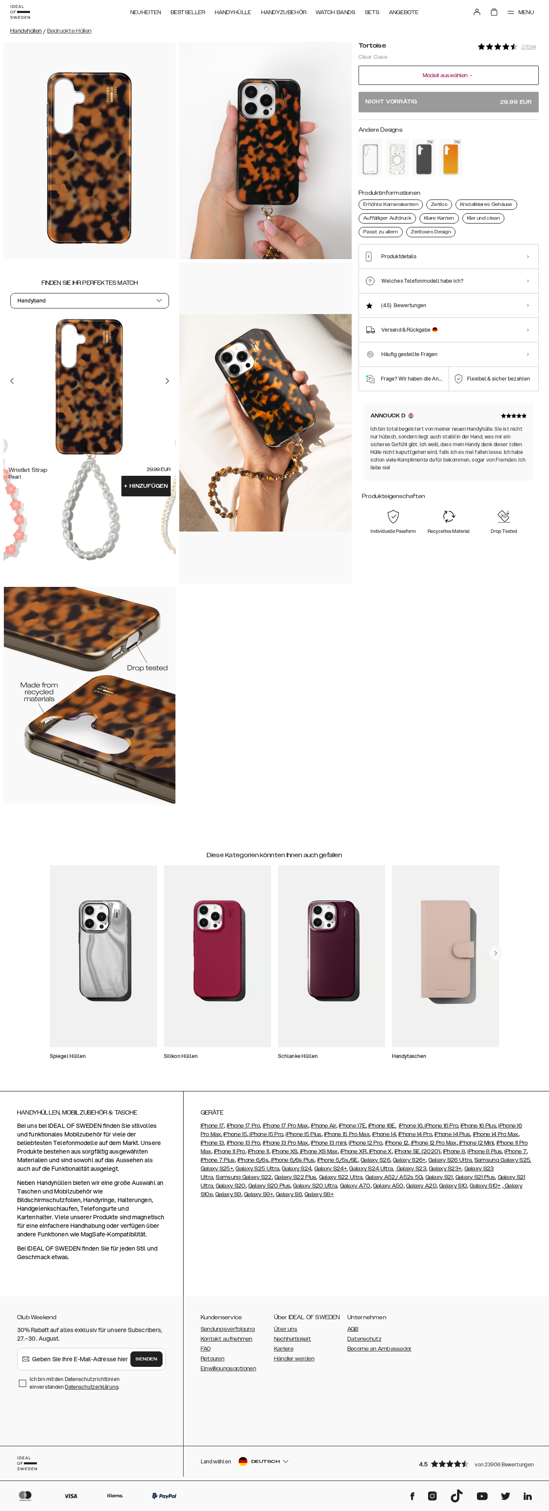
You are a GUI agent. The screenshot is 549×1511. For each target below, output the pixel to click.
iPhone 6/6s (253, 1160)
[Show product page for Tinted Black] (424, 158)
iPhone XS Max (318, 1151)
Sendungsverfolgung (228, 1329)
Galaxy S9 (228, 1194)
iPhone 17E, (353, 1126)
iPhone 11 (258, 1151)
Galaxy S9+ (258, 1194)
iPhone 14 (384, 1134)
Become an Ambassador (379, 1349)
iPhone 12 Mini (476, 1143)
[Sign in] (477, 12)
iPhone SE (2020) (417, 1151)
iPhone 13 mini (328, 1143)
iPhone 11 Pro (229, 1151)
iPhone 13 (212, 1143)
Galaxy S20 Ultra (315, 1186)
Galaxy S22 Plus (295, 1177)
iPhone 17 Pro (243, 1126)
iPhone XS (285, 1151)
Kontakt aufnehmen (227, 1339)
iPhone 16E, (382, 1126)
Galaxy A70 (355, 1186)
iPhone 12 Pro (365, 1143)
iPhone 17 (212, 1126)
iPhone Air (323, 1126)
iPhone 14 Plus (452, 1134)
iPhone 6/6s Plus (292, 1160)
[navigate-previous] (496, 953)
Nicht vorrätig (448, 102)
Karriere (283, 1349)
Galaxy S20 (231, 1186)
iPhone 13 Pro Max (285, 1143)
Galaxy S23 (410, 1169)
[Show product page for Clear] (370, 158)
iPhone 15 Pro (265, 1134)
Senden (146, 1359)
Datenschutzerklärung (91, 1386)
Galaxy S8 (289, 1194)
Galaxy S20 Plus (269, 1186)
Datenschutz (364, 1339)
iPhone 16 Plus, (479, 1126)
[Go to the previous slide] (12, 381)
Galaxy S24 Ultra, (371, 1169)
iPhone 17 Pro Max (285, 1126)
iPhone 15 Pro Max (347, 1134)
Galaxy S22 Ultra (341, 1177)
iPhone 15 (235, 1134)
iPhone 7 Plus (218, 1160)
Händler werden (294, 1359)
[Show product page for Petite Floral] (397, 158)
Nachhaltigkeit (292, 1339)
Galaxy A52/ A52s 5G (394, 1177)
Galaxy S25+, (218, 1169)
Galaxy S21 (439, 1177)
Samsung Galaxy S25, (502, 1160)
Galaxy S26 (375, 1160)
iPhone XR (354, 1151)
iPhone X (380, 1151)
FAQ (206, 1349)
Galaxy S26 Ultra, (450, 1160)
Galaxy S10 (453, 1186)
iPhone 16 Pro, (442, 1126)
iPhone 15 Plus (303, 1134)
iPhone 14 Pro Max (496, 1134)
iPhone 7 (515, 1151)
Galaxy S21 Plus (475, 1177)
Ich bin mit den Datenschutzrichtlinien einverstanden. (75, 1382)
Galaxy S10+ (485, 1186)
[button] (476, 1463)
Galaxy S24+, (331, 1169)
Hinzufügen (146, 486)
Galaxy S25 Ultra (257, 1169)
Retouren (212, 1359)
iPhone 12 (397, 1143)
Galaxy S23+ (445, 1169)
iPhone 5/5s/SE (337, 1160)
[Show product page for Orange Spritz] (451, 158)
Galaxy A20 (421, 1186)
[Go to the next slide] (167, 381)
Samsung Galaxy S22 (243, 1177)
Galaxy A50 (388, 1186)
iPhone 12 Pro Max (433, 1143)
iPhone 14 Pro (415, 1134)
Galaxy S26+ (409, 1160)
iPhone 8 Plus (485, 1151)
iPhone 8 (454, 1151)
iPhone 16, (412, 1126)
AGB (353, 1329)
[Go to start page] (20, 12)
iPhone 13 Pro (243, 1143)
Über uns (285, 1329)
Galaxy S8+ (319, 1194)
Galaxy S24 (296, 1169)
